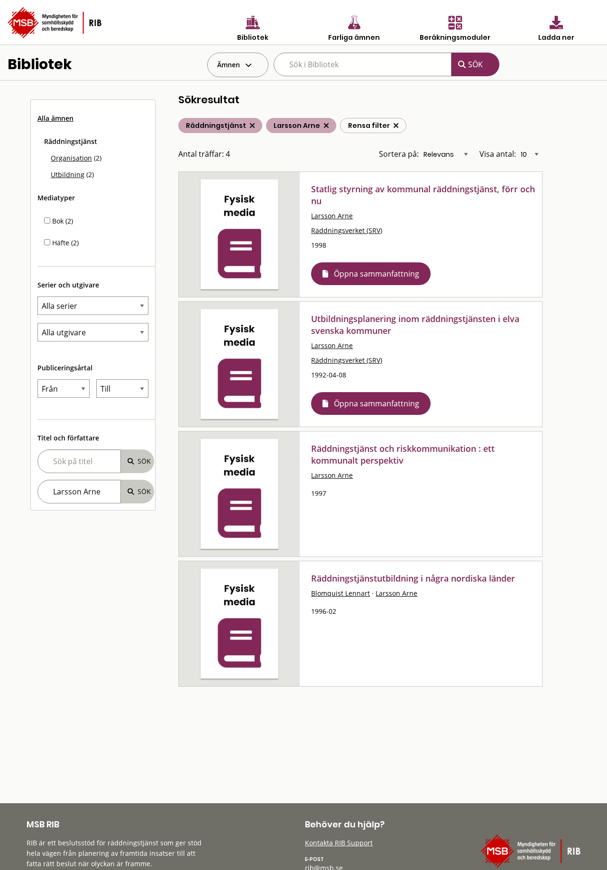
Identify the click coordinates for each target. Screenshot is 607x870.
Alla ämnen (55, 118)
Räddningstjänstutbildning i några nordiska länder (413, 578)
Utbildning (67, 174)
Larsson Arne (332, 215)
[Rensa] (396, 125)
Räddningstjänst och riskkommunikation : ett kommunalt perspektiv (403, 454)
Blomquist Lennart (340, 593)
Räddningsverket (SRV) (346, 230)
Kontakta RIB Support (339, 842)
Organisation (71, 157)
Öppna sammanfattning (376, 274)
